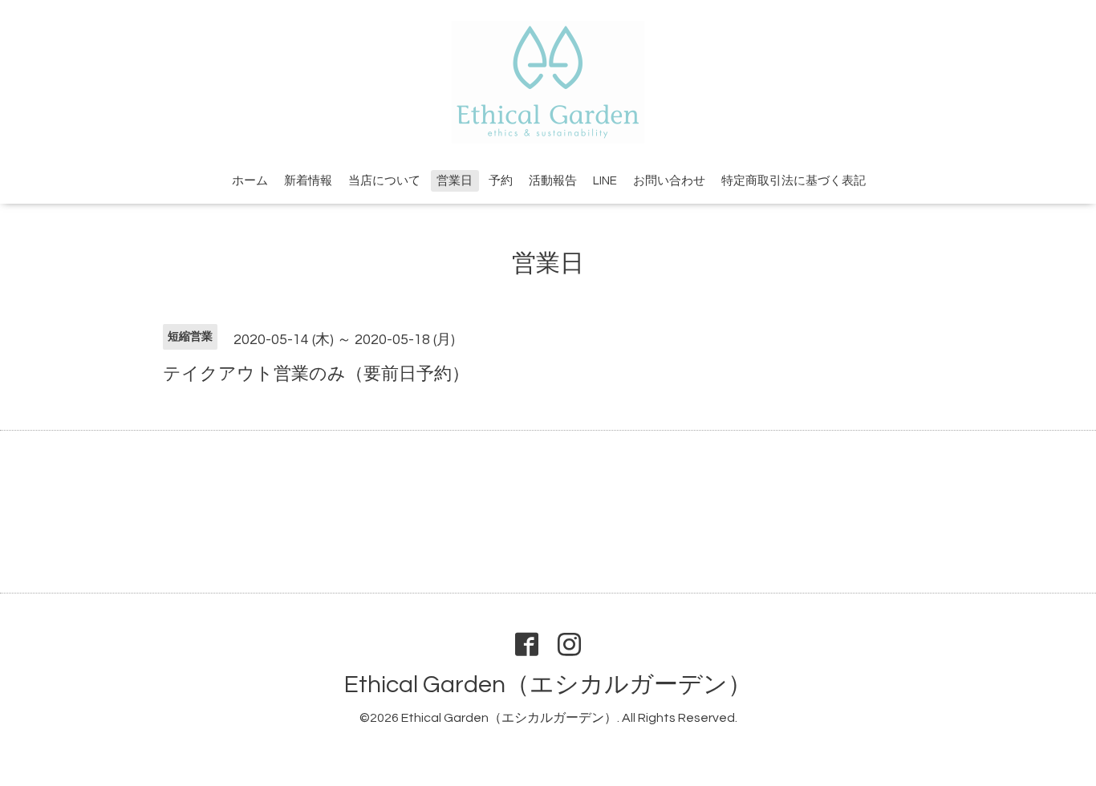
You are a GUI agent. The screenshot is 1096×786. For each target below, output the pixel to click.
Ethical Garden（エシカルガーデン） (548, 684)
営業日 (454, 181)
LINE (605, 181)
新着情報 (308, 181)
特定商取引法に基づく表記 (793, 181)
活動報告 (553, 181)
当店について (384, 181)
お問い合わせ (669, 181)
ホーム (250, 181)
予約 (501, 181)
